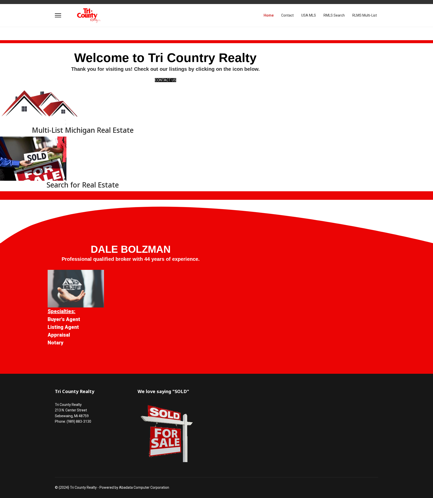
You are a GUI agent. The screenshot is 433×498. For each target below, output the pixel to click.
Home (269, 15)
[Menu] (58, 15)
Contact (287, 15)
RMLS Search (334, 15)
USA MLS (308, 15)
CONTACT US (165, 80)
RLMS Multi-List (364, 15)
